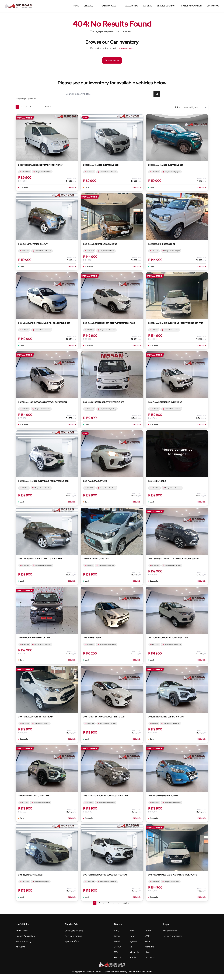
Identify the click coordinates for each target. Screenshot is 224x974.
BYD (132, 930)
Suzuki (133, 957)
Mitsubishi (134, 952)
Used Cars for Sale (74, 930)
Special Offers (72, 941)
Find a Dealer (22, 930)
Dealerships (131, 6)
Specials (88, 6)
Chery (148, 930)
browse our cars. (126, 48)
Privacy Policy (170, 930)
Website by (135, 972)
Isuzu (147, 941)
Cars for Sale (109, 6)
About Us (20, 946)
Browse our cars (112, 60)
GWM (147, 936)
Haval (117, 941)
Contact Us (213, 6)
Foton (132, 936)
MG (116, 952)
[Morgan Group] (18, 6)
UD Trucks (150, 957)
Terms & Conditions (172, 936)
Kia (131, 946)
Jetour (117, 946)
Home (76, 6)
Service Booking (166, 6)
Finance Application (190, 6)
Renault (117, 957)
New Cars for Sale (73, 936)
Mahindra (149, 946)
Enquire (72, 187)
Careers (147, 6)
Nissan (148, 952)
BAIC (116, 930)
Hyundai (133, 941)
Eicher (117, 936)
